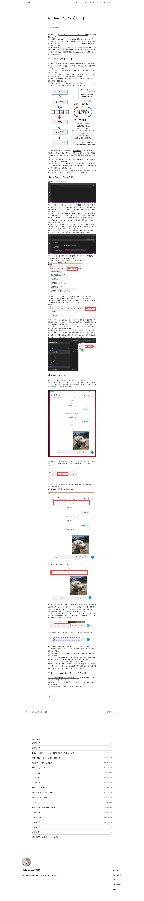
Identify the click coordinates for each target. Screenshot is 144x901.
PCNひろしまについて (40, 768)
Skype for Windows (54, 380)
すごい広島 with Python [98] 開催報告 (46, 758)
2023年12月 (36, 817)
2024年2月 (36, 802)
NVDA (66, 41)
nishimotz (56, 27)
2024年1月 (36, 812)
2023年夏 (35, 832)
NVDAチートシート (87, 83)
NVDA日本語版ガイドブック (67, 77)
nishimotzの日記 (27, 3)
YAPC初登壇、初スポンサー (42, 792)
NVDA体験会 (77, 151)
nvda (50, 696)
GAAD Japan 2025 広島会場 (42, 763)
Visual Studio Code (58, 182)
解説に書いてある (57, 303)
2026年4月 (36, 743)
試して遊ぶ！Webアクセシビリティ (45, 837)
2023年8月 (36, 827)
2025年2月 (36, 773)
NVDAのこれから (112, 712)
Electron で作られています (83, 380)
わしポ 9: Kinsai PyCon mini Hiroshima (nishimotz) (64, 686)
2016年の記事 (55, 81)
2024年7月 (36, 783)
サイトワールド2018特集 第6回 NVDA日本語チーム (64, 678)
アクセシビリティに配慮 (70, 207)
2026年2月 (36, 748)
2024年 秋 (35, 778)
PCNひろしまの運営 (39, 787)
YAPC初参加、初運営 (40, 797)
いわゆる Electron (90, 159)
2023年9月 (36, 822)
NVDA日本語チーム (54, 39)
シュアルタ (62, 48)
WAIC (91, 43)
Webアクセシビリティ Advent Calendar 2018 (73, 35)
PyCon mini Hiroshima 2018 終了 (36, 712)
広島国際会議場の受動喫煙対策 (43, 807)
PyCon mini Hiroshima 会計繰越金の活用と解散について (53, 753)
